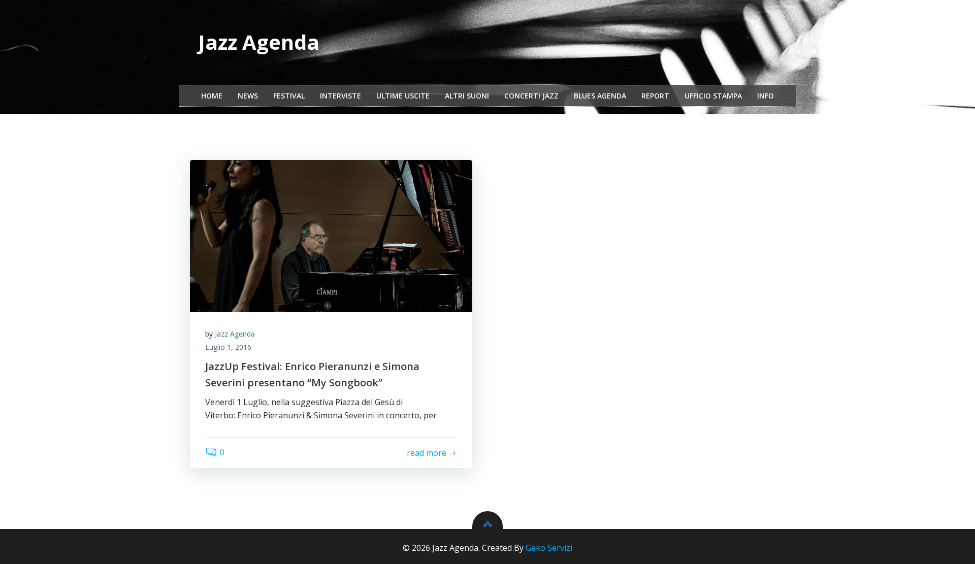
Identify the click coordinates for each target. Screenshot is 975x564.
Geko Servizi (549, 547)
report (655, 96)
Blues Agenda (600, 96)
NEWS (248, 96)
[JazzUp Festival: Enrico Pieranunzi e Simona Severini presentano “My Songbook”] (331, 236)
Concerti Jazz (531, 96)
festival (289, 96)
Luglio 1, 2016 (228, 347)
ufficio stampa (713, 96)
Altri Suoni (467, 96)
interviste (340, 96)
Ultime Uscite (403, 96)
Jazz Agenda (235, 334)
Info (765, 96)
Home (211, 96)
